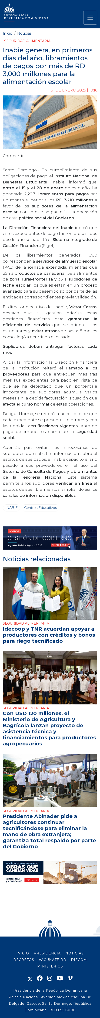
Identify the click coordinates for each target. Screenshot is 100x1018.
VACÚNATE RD (52, 960)
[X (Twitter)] (30, 978)
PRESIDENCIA (47, 953)
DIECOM (79, 960)
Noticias (24, 33)
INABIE (11, 508)
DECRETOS (23, 960)
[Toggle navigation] (90, 18)
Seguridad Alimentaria (27, 41)
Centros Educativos (40, 508)
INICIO (22, 953)
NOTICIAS (74, 953)
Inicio (7, 33)
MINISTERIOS (50, 966)
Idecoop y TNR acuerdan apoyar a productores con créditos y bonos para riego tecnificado (49, 635)
